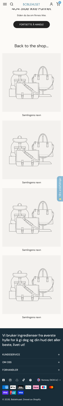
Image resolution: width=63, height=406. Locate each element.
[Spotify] (30, 380)
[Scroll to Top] (57, 390)
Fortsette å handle (31, 24)
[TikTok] (23, 379)
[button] (31, 354)
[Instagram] (10, 380)
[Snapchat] (17, 380)
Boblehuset (16, 399)
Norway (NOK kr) (49, 380)
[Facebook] (3, 380)
